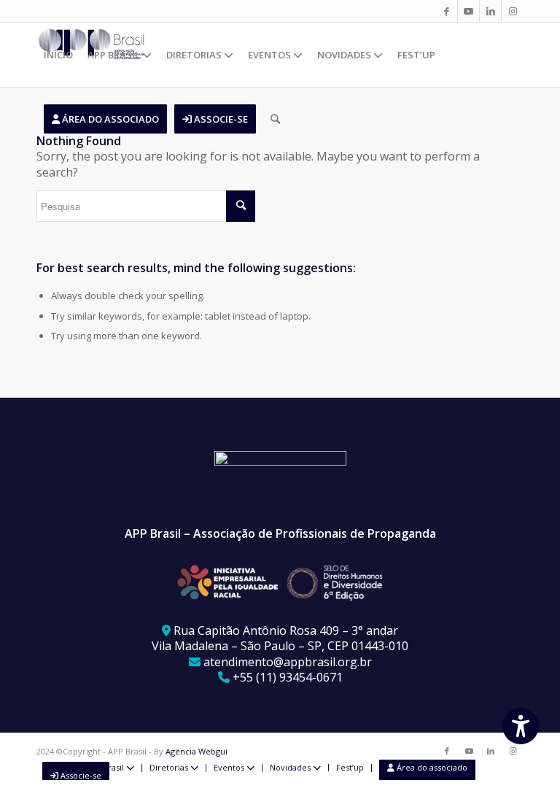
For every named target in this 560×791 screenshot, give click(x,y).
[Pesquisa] (275, 119)
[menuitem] (58, 55)
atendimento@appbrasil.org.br (287, 662)
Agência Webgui (197, 751)
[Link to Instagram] (513, 11)
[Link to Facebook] (446, 11)
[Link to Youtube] (468, 11)
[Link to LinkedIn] (490, 11)
